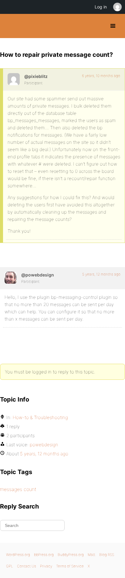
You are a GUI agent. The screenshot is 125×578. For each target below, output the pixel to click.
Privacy (46, 566)
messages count (18, 489)
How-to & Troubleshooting (40, 417)
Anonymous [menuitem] (117, 7)
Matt (91, 554)
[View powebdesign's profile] (11, 278)
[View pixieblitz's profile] (14, 79)
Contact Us (26, 566)
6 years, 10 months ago (101, 75)
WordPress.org (18, 554)
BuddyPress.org (10, 26)
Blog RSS (106, 554)
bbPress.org (44, 554)
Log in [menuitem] (101, 6)
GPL (9, 566)
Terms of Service (70, 566)
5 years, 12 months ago (101, 274)
